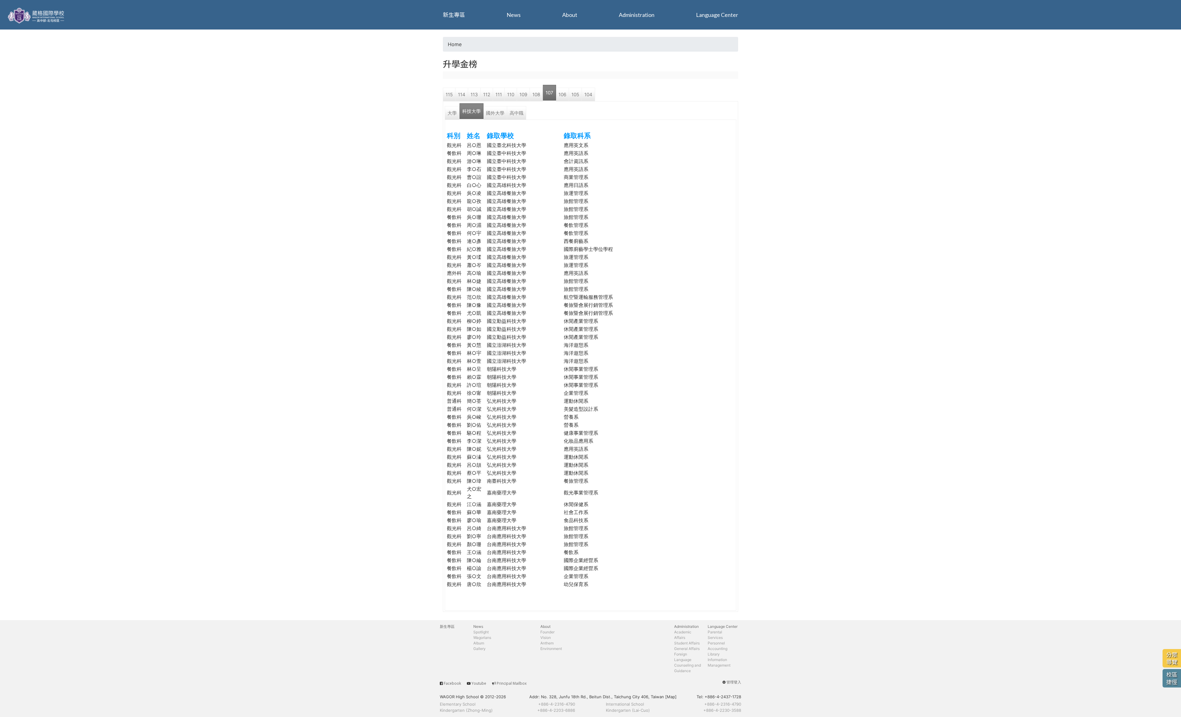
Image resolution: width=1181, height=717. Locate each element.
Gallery (479, 648)
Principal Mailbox (512, 683)
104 (588, 94)
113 (474, 94)
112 (486, 94)
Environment (551, 648)
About (569, 14)
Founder (547, 632)
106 (562, 94)
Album (478, 643)
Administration (636, 14)
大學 (452, 113)
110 (510, 94)
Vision (545, 637)
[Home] (37, 15)
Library (714, 654)
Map (671, 696)
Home (455, 44)
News (514, 14)
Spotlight (481, 632)
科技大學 (471, 111)
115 (449, 94)
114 (461, 94)
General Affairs (687, 648)
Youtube (478, 683)
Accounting (717, 648)
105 (575, 94)
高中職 (516, 113)
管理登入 (733, 682)
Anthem (547, 643)
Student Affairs (687, 643)
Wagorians (482, 637)
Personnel (716, 643)
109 (523, 94)
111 (498, 94)
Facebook (452, 683)
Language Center (717, 14)
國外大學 (495, 113)
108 (536, 94)
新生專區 (454, 14)
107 (549, 93)
